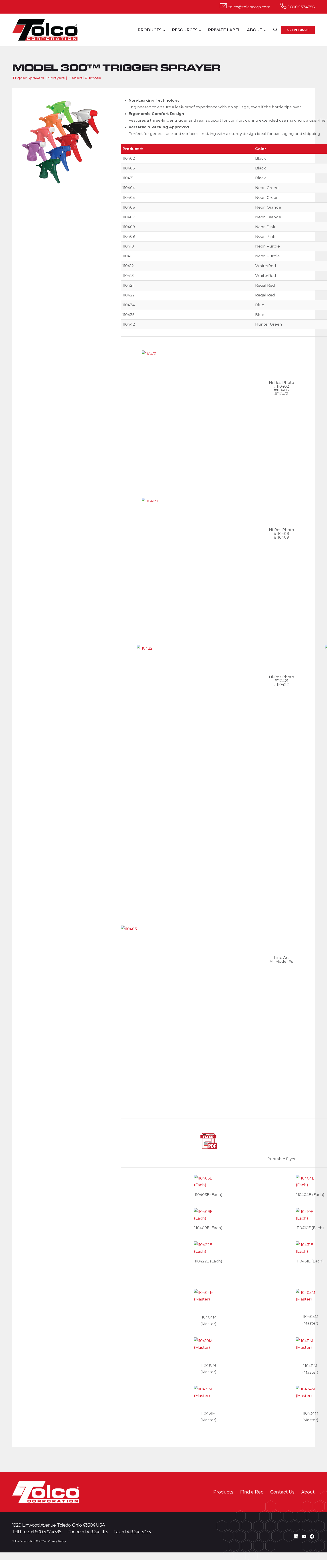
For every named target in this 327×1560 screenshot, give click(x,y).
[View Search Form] (275, 30)
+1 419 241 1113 (94, 1531)
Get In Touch (298, 30)
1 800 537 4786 (47, 1531)
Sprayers (56, 78)
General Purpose (85, 78)
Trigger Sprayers (28, 78)
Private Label (224, 30)
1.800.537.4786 (301, 7)
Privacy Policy (57, 1541)
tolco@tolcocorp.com (249, 7)
